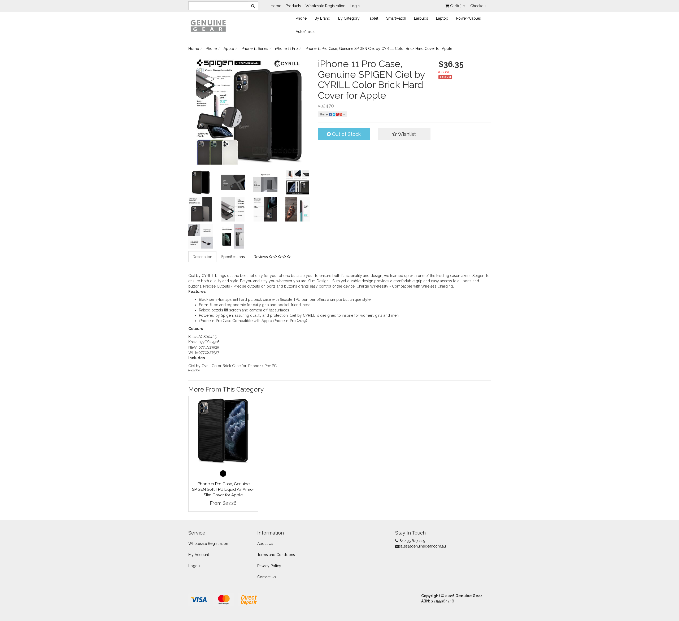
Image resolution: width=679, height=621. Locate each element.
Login (355, 6)
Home (276, 6)
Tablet (373, 18)
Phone (301, 18)
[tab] (202, 256)
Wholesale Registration (325, 6)
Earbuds (421, 18)
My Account (198, 555)
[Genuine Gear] (208, 25)
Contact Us (266, 577)
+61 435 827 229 (411, 541)
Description (202, 257)
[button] (404, 134)
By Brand (322, 18)
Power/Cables (468, 18)
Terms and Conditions (276, 555)
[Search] (253, 5)
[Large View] (200, 182)
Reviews (261, 257)
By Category (349, 18)
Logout (194, 566)
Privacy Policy (269, 566)
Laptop (442, 18)
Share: (324, 114)
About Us (265, 543)
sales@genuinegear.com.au (422, 546)
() (456, 6)
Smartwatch (396, 18)
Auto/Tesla (305, 31)
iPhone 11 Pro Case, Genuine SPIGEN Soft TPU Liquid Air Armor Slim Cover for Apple (223, 489)
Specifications (233, 257)
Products (293, 6)
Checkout (478, 6)
